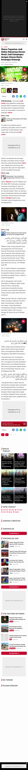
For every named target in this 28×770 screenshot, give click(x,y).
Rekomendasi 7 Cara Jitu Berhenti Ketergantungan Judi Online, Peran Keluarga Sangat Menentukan (15, 177)
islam (4, 512)
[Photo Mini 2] (9, 90)
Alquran (9, 182)
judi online (5, 509)
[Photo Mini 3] (15, 90)
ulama (10, 112)
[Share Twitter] (17, 96)
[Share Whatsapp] (21, 96)
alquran (10, 512)
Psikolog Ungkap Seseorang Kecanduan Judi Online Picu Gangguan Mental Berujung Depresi (16, 233)
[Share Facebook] (13, 96)
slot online (19, 509)
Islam (24, 163)
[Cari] (23, 39)
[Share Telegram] (24, 96)
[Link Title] (5, 544)
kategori (9, 198)
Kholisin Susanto (9, 64)
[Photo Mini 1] (3, 90)
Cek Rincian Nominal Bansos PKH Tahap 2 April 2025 (16, 119)
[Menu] (26, 39)
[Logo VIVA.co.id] (5, 39)
